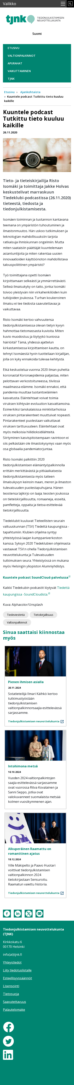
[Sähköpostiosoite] (39, 913)
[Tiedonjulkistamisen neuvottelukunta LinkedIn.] (8, 1054)
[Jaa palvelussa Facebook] (7, 913)
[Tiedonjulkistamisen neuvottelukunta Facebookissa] (8, 1027)
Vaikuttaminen (19, 71)
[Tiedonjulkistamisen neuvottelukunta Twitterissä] (8, 1041)
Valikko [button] (9, 3)
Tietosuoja (11, 994)
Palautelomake (14, 1009)
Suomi (37, 33)
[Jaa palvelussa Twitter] (29, 913)
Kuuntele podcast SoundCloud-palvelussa (35, 577)
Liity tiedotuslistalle (17, 970)
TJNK (11, 78)
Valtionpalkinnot (22, 55)
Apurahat (15, 63)
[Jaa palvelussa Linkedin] (18, 913)
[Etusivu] (37, 18)
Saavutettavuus (14, 1002)
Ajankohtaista (30, 92)
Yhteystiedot (12, 962)
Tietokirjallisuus (43, 615)
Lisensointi (11, 986)
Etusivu (13, 48)
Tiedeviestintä (16, 615)
